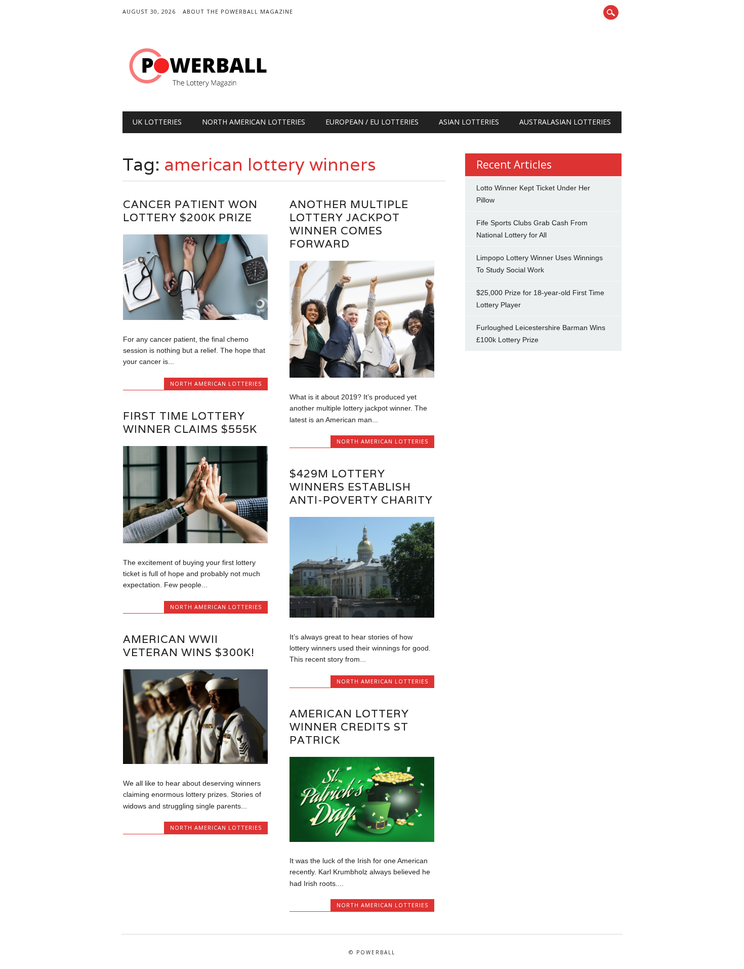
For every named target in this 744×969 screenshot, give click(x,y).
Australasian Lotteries (565, 122)
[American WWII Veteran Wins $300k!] (195, 761)
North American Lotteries (253, 122)
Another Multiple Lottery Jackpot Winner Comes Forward (349, 224)
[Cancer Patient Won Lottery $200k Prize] (195, 317)
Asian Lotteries (469, 122)
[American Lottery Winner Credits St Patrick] (362, 839)
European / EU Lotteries (372, 122)
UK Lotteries (157, 122)
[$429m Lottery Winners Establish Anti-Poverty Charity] (362, 615)
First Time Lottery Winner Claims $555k (190, 422)
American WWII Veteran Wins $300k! (189, 645)
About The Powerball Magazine (238, 11)
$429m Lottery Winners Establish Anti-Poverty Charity (361, 487)
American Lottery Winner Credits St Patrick (349, 727)
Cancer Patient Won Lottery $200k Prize (190, 210)
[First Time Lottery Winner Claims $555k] (195, 541)
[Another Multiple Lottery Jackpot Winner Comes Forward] (362, 375)
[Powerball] (198, 91)
